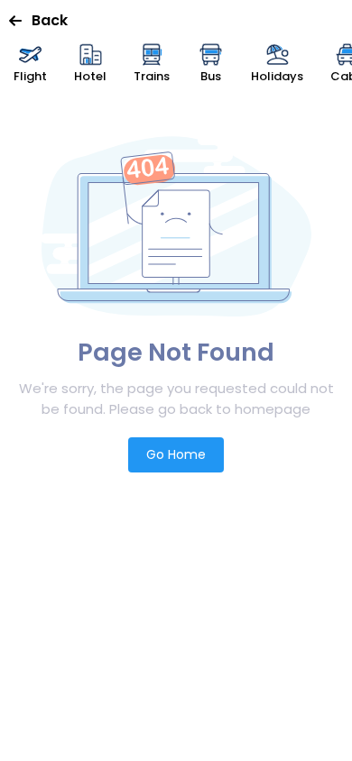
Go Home (176, 454)
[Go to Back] (20, 20)
